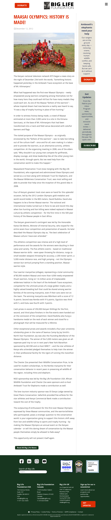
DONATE (22, 5)
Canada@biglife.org (43, 498)
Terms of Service (57, 512)
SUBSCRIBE (90, 145)
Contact (80, 512)
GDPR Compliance (70, 512)
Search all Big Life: (27, 468)
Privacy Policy (35, 512)
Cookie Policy (45, 512)
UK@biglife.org (64, 502)
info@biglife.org (22, 498)
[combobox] (33, 471)
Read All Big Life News (27, 448)
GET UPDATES (87, 504)
